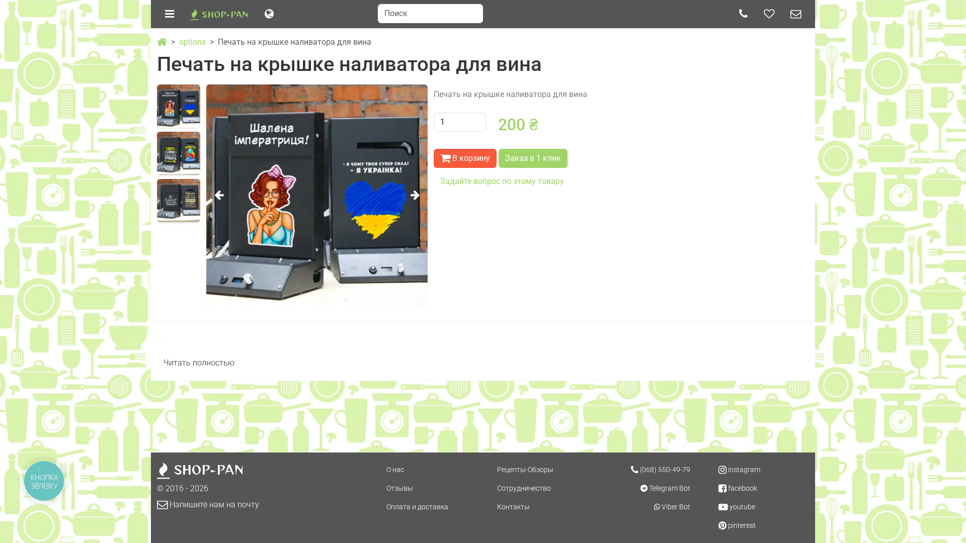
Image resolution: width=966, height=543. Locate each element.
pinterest (741, 525)
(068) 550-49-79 (664, 470)
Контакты (513, 507)
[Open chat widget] (942, 519)
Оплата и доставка (417, 507)
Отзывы (399, 488)
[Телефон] (743, 14)
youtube (741, 507)
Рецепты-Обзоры (525, 470)
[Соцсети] (769, 14)
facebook (742, 488)
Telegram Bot (669, 488)
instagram (743, 470)
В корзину (470, 158)
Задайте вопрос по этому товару (502, 181)
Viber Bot (675, 507)
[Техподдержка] (795, 14)
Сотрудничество (524, 488)
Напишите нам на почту (213, 504)
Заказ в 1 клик (533, 158)
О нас (395, 470)
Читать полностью (199, 363)
